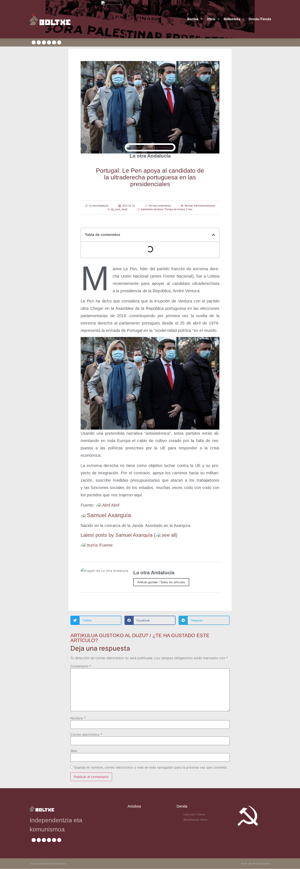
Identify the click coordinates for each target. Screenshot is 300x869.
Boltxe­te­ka (232, 19)
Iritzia (211, 19)
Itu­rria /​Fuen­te (100, 545)
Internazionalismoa (204, 205)
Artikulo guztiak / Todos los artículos (161, 582)
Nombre (78, 718)
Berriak (193, 19)
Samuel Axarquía (109, 515)
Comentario (80, 666)
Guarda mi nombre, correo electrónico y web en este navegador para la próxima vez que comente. (150, 767)
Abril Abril (110, 505)
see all (169, 535)
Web (73, 750)
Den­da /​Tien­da (260, 19)
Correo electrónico (86, 734)
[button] (213, 235)
